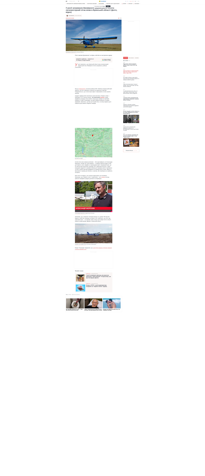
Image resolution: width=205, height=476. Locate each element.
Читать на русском (70, 18)
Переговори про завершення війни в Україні (76, 3)
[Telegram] (129, 1)
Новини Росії (88, 273)
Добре (108, 6)
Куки (104, 6)
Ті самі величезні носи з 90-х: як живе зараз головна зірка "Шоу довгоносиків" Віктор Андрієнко (130, 92)
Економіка (137, 3)
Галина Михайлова (71, 15)
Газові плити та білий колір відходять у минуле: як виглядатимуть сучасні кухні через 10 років (131, 128)
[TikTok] (135, 1)
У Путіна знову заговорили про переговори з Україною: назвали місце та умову (131, 99)
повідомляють (82, 88)
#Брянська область (76, 294)
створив (103, 177)
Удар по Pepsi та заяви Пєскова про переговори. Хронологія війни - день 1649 (130, 72)
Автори (124, 3)
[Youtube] (131, 1)
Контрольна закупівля (92, 3)
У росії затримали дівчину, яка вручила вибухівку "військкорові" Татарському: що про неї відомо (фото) (98, 276)
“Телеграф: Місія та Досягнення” (113, 3)
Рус (138, 1)
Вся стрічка (125, 60)
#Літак (69, 294)
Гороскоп (130, 3)
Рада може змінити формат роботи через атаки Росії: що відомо (130, 65)
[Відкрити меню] (66, 1)
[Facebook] (126, 1)
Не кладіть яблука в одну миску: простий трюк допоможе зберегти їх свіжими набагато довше (131, 78)
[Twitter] (132, 1)
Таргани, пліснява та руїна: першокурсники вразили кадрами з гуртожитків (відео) (131, 105)
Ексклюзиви (101, 3)
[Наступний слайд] (140, 4)
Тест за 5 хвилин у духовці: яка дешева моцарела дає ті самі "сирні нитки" (130, 136)
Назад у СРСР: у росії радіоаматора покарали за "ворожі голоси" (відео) (96, 286)
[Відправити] (78, 1)
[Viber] (127, 1)
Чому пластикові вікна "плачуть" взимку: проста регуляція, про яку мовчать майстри (130, 85)
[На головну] (102, 1)
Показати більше (129, 150)
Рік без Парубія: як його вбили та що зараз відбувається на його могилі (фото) (131, 112)
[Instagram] (134, 1)
